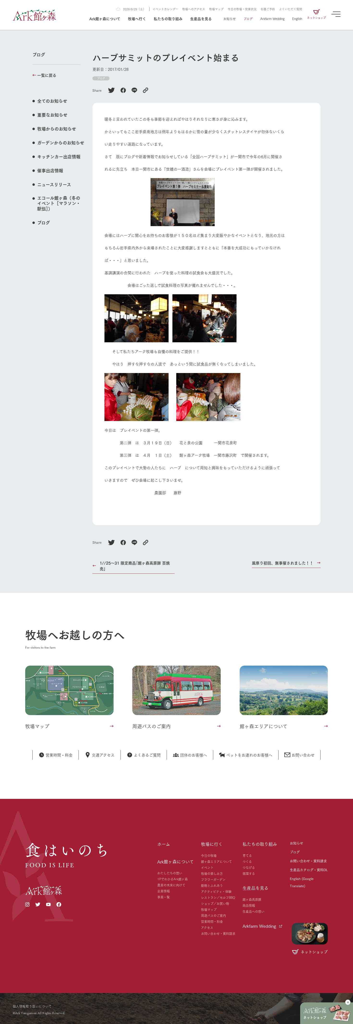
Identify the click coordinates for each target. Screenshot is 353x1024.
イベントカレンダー (165, 9)
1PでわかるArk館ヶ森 (172, 878)
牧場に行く (212, 844)
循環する (249, 873)
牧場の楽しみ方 (212, 873)
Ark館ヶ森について (104, 18)
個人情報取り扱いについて (32, 1006)
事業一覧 (163, 896)
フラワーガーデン (213, 879)
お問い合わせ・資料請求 (218, 933)
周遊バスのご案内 (213, 915)
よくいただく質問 (290, 9)
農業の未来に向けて (171, 884)
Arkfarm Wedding (272, 18)
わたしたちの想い (169, 872)
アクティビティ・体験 (216, 891)
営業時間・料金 (212, 921)
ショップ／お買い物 (215, 903)
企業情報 (163, 890)
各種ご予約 (268, 9)
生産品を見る (201, 18)
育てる (247, 855)
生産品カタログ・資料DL (309, 869)
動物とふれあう (212, 885)
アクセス (207, 927)
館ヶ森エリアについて (216, 861)
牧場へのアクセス (193, 9)
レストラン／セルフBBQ (218, 897)
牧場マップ (216, 9)
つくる (247, 861)
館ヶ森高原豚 (252, 899)
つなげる (249, 867)
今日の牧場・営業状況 (242, 9)
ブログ (248, 18)
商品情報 (249, 905)
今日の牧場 (209, 855)
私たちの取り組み (168, 18)
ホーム (163, 844)
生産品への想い (253, 911)
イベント (207, 867)
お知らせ (229, 18)
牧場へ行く (137, 18)
